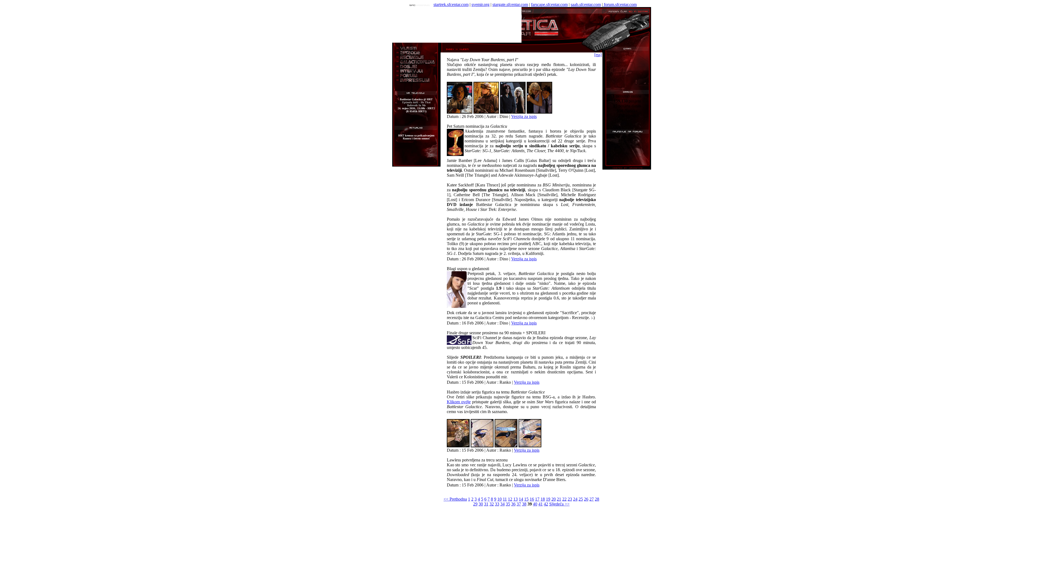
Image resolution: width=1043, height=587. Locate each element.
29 (475, 504)
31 (486, 504)
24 (575, 499)
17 (537, 499)
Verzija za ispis (524, 116)
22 (564, 499)
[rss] (598, 54)
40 (535, 504)
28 (597, 499)
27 (591, 499)
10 (499, 499)
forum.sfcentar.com (620, 4)
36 (513, 504)
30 (481, 504)
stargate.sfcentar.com (510, 4)
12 (510, 499)
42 (546, 504)
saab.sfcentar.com (586, 4)
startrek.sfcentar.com (451, 4)
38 (524, 504)
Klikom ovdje (459, 401)
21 (559, 499)
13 (515, 499)
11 (505, 499)
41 (540, 504)
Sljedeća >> (559, 504)
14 (521, 499)
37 (519, 504)
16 (532, 499)
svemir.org (480, 4)
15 (526, 499)
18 (543, 499)
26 (586, 499)
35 (508, 504)
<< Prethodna (455, 499)
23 (570, 499)
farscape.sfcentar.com (549, 4)
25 (581, 499)
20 (553, 499)
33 (497, 504)
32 (491, 504)
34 (502, 504)
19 (548, 499)
